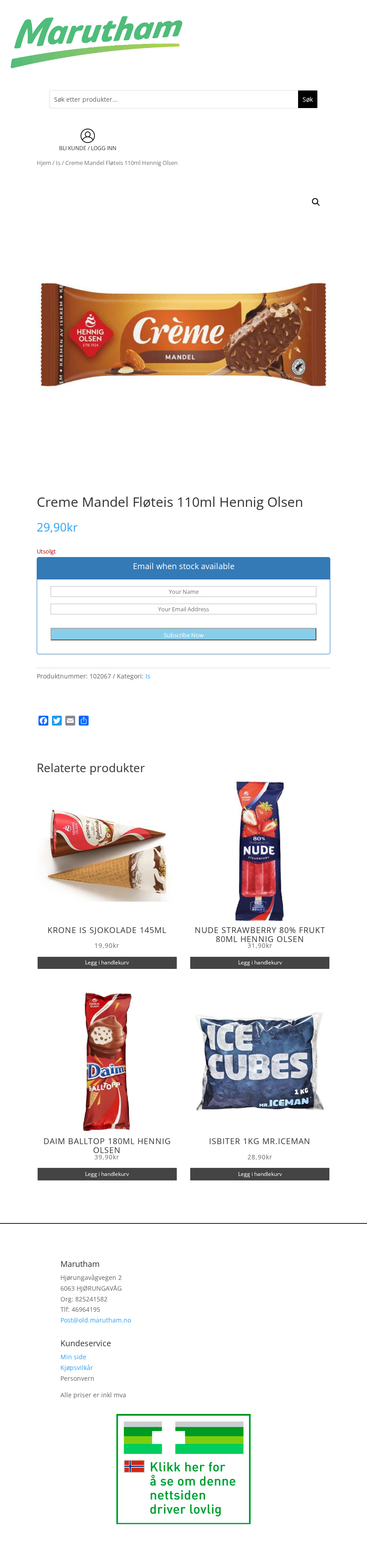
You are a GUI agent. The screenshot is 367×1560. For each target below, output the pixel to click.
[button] (316, 202)
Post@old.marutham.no (95, 1320)
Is (58, 163)
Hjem (44, 163)
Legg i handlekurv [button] (107, 962)
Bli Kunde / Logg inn (87, 148)
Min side (73, 1357)
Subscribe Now (184, 635)
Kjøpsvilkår (76, 1367)
